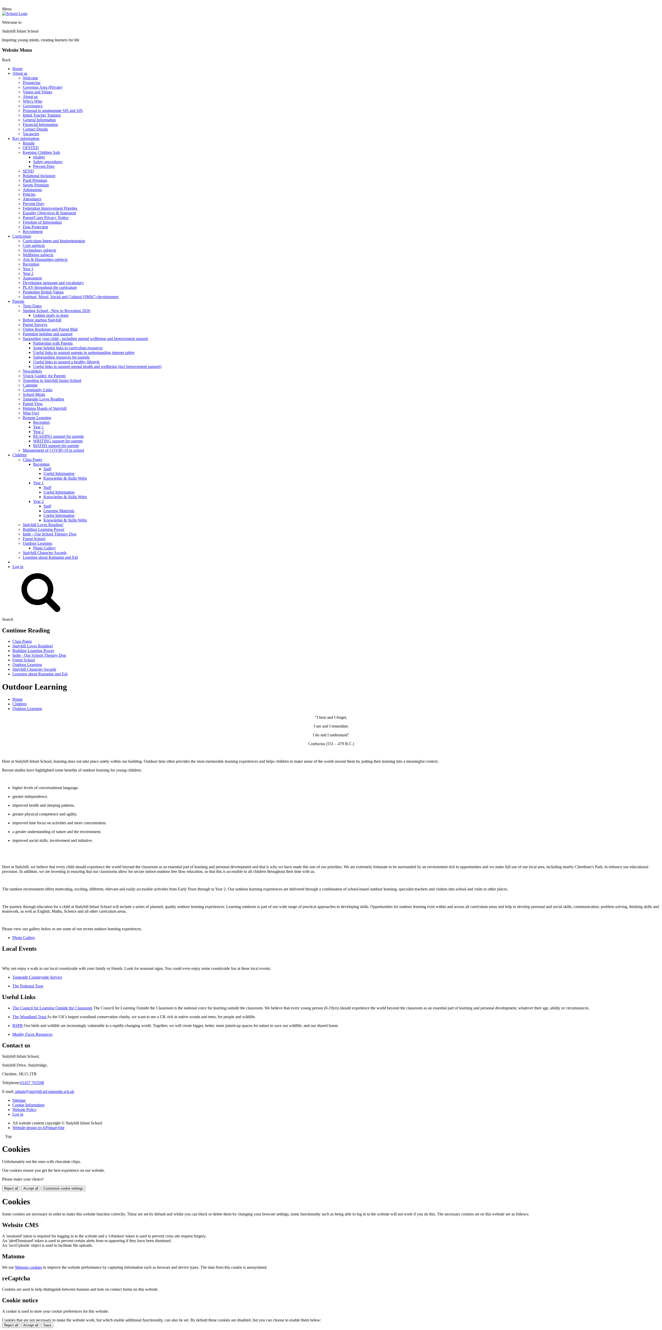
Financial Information (40, 124)
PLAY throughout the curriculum (50, 287)
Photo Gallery (44, 548)
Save (47, 1325)
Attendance (32, 199)
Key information (25, 138)
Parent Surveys (35, 324)
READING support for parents (58, 436)
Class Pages (32, 459)
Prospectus (31, 82)
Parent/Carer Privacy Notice (46, 217)
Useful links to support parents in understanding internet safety (84, 352)
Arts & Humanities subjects (45, 259)
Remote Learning (37, 417)
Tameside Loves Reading (43, 399)
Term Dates (32, 306)
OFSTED (31, 148)
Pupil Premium (35, 180)
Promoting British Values (43, 292)
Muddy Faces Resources (32, 1034)
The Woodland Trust (29, 1017)
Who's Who (32, 101)
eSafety (39, 157)
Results (29, 143)
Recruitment (33, 231)
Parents (18, 301)
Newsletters (32, 371)
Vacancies (31, 134)
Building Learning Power (43, 529)
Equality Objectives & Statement (49, 213)
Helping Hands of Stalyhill (44, 408)
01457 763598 (32, 1082)
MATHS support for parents (56, 445)
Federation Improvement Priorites (50, 208)
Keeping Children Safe (41, 152)
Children (19, 455)
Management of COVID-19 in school (53, 450)
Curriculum (21, 236)
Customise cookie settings (63, 1188)
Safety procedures (47, 162)
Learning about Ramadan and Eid (50, 557)
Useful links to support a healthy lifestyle (66, 362)
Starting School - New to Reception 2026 (56, 310)
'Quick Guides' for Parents (44, 376)
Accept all (30, 1188)
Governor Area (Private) (42, 87)
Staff (47, 469)
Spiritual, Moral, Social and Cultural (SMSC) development (70, 296)
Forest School (34, 538)
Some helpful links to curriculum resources (68, 348)
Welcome (30, 78)
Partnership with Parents (53, 343)
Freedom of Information (42, 222)
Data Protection (35, 227)
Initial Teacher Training (42, 115)
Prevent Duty (44, 166)
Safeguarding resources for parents (61, 357)
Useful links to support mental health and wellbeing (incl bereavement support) (97, 366)
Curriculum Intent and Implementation (54, 241)
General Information (39, 120)
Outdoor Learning (37, 543)
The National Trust (27, 986)
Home (17, 68)
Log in (17, 566)
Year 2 (28, 273)
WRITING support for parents (58, 441)
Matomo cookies (28, 1267)
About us (19, 73)
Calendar (30, 385)
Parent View (33, 404)
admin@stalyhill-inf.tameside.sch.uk (44, 1091)
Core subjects (34, 245)
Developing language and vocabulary (53, 283)
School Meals (34, 394)
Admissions (32, 189)
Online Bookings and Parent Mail (50, 329)
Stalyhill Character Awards (44, 552)
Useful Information (58, 473)
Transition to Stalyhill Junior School (52, 380)
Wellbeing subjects (38, 255)
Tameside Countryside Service (37, 977)
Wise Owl (31, 413)
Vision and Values (37, 92)
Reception (31, 264)
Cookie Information (28, 1105)
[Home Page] (14, 13)
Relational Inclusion (39, 175)
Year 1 (28, 269)
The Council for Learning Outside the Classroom (52, 1008)
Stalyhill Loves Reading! (43, 525)
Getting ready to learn (51, 315)
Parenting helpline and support (47, 334)
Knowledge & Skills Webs (65, 478)
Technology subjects (39, 250)
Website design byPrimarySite (38, 1127)
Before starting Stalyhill (42, 320)
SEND (28, 171)
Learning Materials (58, 511)
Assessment (32, 278)
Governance (33, 106)
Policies (29, 194)
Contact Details (35, 129)
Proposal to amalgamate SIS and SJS (53, 110)
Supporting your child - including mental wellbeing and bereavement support (85, 338)
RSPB (17, 1025)
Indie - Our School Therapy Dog (49, 534)
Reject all (11, 1188)
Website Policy (24, 1109)
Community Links (37, 390)
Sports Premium (36, 185)
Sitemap (19, 1100)
